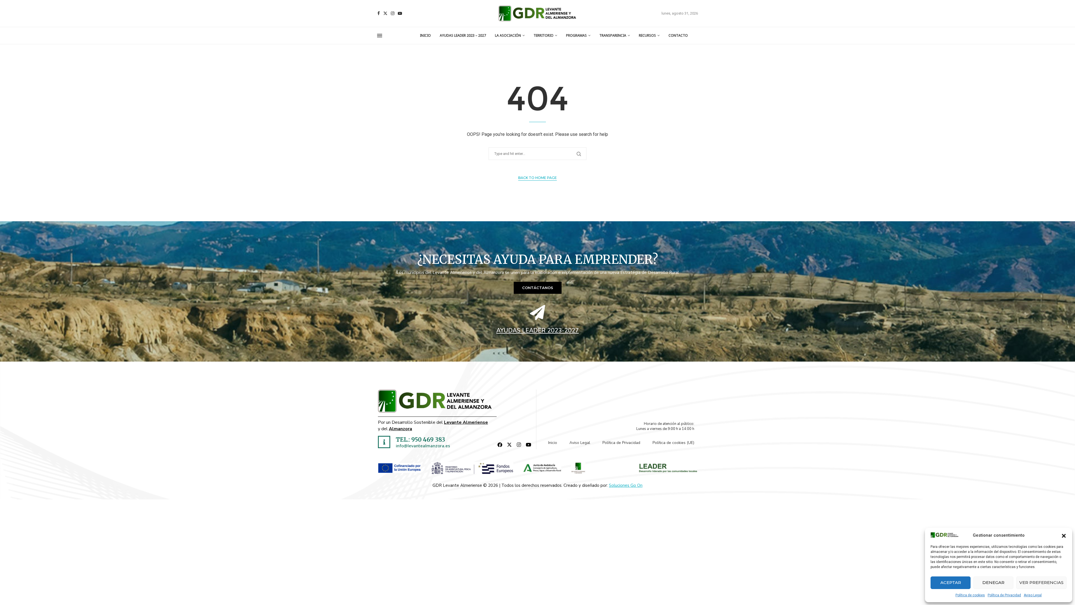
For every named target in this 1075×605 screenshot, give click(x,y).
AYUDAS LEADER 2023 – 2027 (463, 35)
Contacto (678, 35)
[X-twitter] (509, 444)
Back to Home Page (537, 178)
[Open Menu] (379, 35)
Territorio (543, 35)
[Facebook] (378, 13)
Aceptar (950, 582)
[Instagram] (393, 13)
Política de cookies (970, 595)
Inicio (425, 35)
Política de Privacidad (1004, 595)
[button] (1064, 535)
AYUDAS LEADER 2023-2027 (537, 330)
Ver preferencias (1041, 582)
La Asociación (508, 35)
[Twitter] (385, 13)
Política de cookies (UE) (673, 442)
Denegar (993, 582)
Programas (576, 35)
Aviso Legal (1033, 595)
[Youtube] (400, 13)
